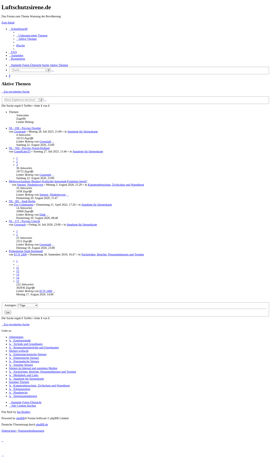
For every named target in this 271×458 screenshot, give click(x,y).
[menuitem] (31, 35)
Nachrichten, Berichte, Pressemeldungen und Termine (112, 254)
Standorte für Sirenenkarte (82, 131)
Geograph (20, 131)
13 (17, 274)
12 (17, 271)
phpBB (20, 418)
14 (17, 277)
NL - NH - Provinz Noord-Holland (29, 148)
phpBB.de (42, 424)
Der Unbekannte (23, 204)
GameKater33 (22, 151)
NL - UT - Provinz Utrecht (24, 221)
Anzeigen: (10, 305)
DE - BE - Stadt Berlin (22, 201)
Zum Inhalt (7, 22)
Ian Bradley (24, 412)
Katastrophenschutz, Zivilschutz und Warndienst (116, 184)
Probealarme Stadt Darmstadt (26, 251)
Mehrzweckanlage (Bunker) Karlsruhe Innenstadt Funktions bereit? (48, 181)
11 (17, 267)
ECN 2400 (20, 254)
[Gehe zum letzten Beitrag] (53, 141)
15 (17, 281)
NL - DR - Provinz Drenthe (25, 128)
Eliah (42, 214)
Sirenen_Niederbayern (30, 184)
